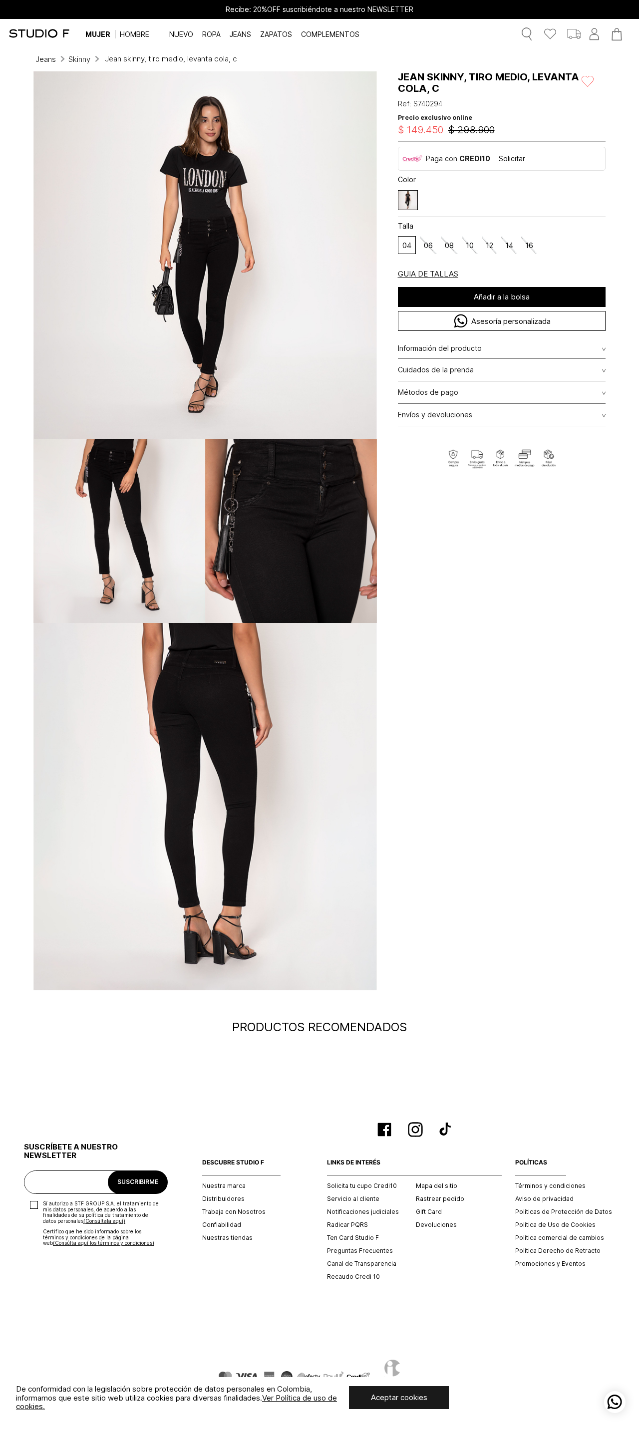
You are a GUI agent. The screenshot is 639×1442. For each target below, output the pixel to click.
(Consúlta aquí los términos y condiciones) (103, 1243)
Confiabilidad (221, 1224)
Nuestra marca (224, 1185)
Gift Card (429, 1211)
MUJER (97, 34)
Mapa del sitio (436, 1185)
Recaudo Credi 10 (353, 1276)
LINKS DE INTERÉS (353, 1162)
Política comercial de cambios (559, 1237)
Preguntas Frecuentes (360, 1250)
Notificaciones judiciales (363, 1211)
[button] (408, 200)
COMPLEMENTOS (330, 34)
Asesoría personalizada (511, 321)
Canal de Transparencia (361, 1263)
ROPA (211, 34)
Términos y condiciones (550, 1185)
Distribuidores (223, 1198)
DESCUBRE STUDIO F (233, 1162)
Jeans (45, 59)
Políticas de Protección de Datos (563, 1211)
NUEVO (181, 34)
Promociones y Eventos (550, 1263)
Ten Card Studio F (353, 1237)
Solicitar (512, 158)
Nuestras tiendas (227, 1237)
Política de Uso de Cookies (555, 1224)
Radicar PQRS (347, 1224)
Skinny (79, 59)
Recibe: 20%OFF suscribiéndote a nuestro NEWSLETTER (319, 9)
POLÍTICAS (531, 1162)
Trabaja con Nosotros (234, 1211)
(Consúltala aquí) (104, 1221)
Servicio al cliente (353, 1198)
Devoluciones (436, 1224)
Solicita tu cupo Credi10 (362, 1185)
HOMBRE (134, 34)
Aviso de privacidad (544, 1198)
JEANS (240, 34)
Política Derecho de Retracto (558, 1250)
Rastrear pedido (440, 1198)
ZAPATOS (276, 34)
